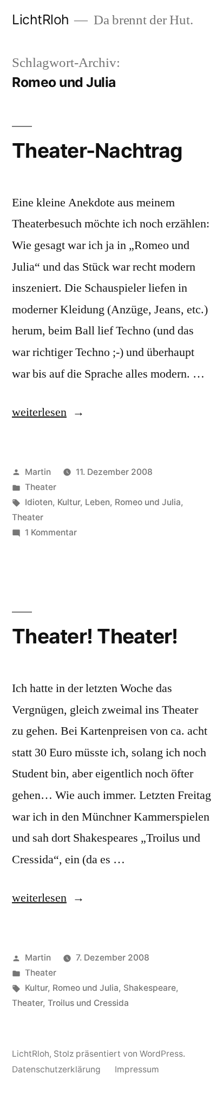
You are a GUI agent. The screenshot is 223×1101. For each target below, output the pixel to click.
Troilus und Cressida (88, 1003)
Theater (40, 487)
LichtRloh (40, 19)
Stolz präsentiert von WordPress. (119, 1054)
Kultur (68, 502)
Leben (97, 502)
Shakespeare (149, 988)
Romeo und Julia (148, 502)
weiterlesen (39, 412)
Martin (38, 472)
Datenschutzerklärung (56, 1069)
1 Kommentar (51, 532)
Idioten (39, 502)
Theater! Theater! (95, 636)
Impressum (137, 1069)
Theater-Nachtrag (97, 150)
